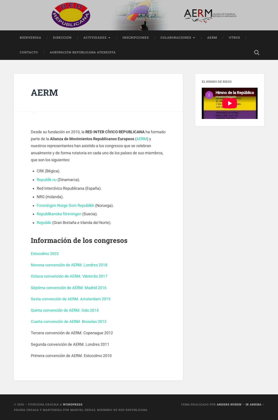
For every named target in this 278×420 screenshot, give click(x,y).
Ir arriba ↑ (255, 404)
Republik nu (47, 179)
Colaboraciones (176, 38)
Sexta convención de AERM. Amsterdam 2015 (70, 299)
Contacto (29, 52)
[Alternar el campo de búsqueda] (256, 52)
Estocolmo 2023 (45, 253)
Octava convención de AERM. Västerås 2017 (69, 276)
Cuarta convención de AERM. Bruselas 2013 (68, 321)
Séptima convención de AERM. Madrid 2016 (68, 287)
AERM (212, 38)
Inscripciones (135, 38)
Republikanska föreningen (59, 214)
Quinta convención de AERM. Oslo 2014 (65, 310)
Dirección (62, 38)
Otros (234, 38)
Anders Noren (229, 404)
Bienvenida (30, 38)
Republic (44, 222)
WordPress (73, 404)
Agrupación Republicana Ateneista (83, 52)
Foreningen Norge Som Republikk (65, 205)
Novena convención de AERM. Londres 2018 (69, 265)
